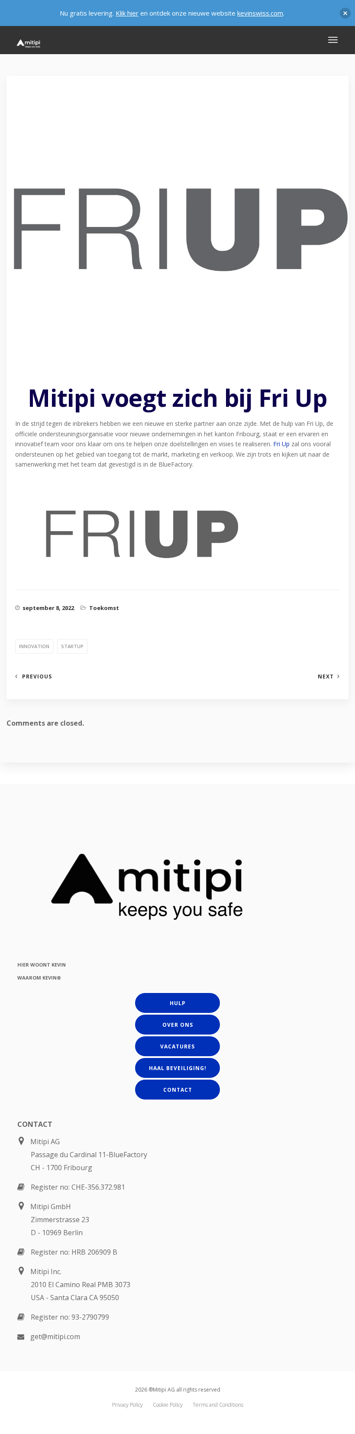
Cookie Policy (168, 1404)
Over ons (177, 1024)
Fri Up (281, 444)
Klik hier (127, 13)
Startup (72, 646)
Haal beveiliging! (178, 1068)
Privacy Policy (127, 1404)
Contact (177, 1089)
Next (326, 676)
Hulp (178, 1003)
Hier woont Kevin (41, 964)
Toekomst (104, 608)
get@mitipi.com (55, 1336)
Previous (37, 676)
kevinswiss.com (260, 13)
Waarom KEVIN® (39, 977)
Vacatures (177, 1046)
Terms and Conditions (218, 1404)
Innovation (34, 646)
